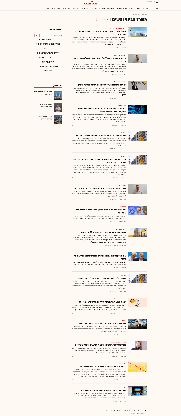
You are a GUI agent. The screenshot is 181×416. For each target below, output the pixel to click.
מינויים (124, 253)
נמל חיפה (123, 320)
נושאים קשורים (55, 29)
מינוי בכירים (122, 387)
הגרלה (42, 39)
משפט (103, 9)
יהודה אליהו (122, 185)
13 (117, 410)
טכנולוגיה (97, 9)
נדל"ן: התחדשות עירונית (48, 52)
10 (125, 410)
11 (122, 410)
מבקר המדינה (122, 106)
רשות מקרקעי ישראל (120, 55)
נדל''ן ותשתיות (111, 9)
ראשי (146, 9)
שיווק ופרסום (71, 9)
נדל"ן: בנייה (48, 48)
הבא (107, 410)
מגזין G (64, 9)
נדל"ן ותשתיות (136, 14)
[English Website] (157, 8)
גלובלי (91, 9)
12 (119, 410)
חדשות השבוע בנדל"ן (120, 28)
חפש (37, 36)
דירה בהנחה (122, 132)
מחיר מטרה (123, 207)
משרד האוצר (42, 43)
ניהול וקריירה (84, 9)
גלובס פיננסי (140, 9)
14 (114, 410)
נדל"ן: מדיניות (48, 61)
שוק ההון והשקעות (122, 9)
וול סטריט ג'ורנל (51, 9)
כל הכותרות (132, 9)
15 (111, 410)
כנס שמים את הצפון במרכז (118, 342)
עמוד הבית (144, 14)
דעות (77, 9)
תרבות (58, 9)
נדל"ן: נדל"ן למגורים (48, 57)
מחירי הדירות (122, 363)
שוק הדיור (48, 71)
